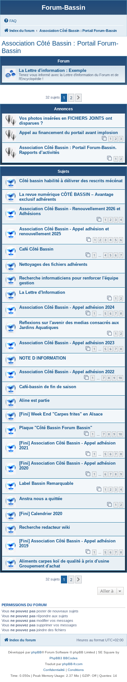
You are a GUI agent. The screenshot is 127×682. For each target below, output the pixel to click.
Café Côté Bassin (36, 249)
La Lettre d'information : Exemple (52, 70)
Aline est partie (34, 400)
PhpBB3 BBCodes (63, 658)
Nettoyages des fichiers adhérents (53, 264)
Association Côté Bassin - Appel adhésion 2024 (66, 307)
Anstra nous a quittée (40, 498)
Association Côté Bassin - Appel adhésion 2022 (66, 371)
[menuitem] (10, 21)
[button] (78, 98)
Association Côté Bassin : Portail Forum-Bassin (60, 47)
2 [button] (71, 98)
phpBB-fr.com (72, 664)
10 (120, 378)
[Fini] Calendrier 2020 (40, 513)
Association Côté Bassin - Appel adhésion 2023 (66, 342)
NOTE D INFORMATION (42, 358)
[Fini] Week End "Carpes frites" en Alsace (61, 414)
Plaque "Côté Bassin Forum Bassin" (55, 427)
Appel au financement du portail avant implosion (68, 132)
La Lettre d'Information (42, 292)
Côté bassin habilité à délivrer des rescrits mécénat (70, 180)
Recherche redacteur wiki (44, 527)
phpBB (36, 652)
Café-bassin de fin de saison (47, 386)
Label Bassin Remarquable (46, 483)
